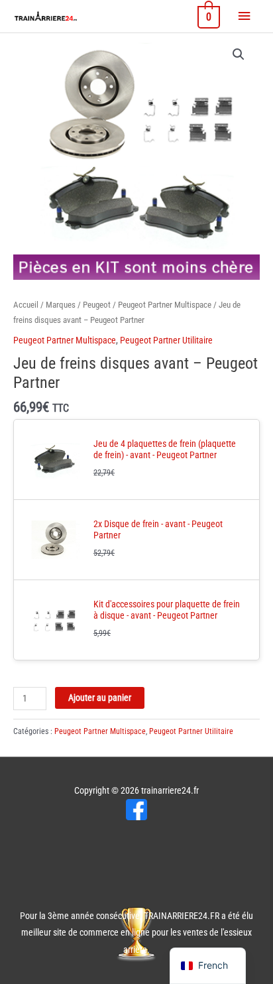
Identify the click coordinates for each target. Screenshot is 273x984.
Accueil (25, 305)
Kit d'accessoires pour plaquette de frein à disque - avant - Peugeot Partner (166, 610)
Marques (61, 305)
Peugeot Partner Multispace (164, 305)
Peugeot (97, 305)
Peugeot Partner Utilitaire (166, 340)
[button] (238, 54)
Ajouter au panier (99, 697)
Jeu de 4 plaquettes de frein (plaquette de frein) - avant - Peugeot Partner (164, 449)
